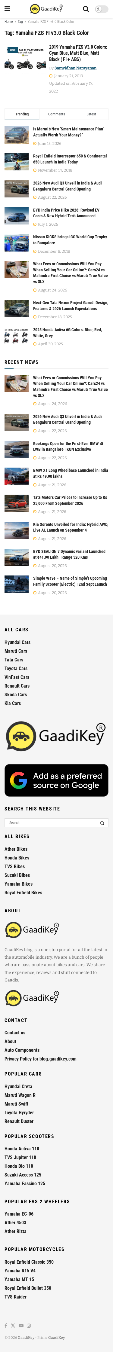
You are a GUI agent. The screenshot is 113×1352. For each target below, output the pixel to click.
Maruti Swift (16, 1104)
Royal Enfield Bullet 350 (28, 1288)
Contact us (15, 1033)
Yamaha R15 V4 (20, 1271)
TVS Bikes (15, 866)
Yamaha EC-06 (19, 1214)
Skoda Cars (16, 694)
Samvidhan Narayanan (75, 68)
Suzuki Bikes (17, 875)
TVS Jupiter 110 (20, 1157)
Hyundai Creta (18, 1086)
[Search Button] (86, 9)
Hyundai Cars (17, 642)
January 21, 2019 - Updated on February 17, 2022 (71, 83)
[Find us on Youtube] (21, 1326)
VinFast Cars (17, 677)
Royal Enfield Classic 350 (29, 1262)
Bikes (12, 50)
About (10, 1041)
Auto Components (22, 1050)
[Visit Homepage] (47, 9)
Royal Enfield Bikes (23, 893)
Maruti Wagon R (20, 1095)
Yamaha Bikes (19, 884)
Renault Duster (19, 1121)
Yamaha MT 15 (19, 1279)
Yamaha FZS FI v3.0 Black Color (51, 22)
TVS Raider (16, 1297)
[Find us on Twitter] (13, 1326)
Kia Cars (13, 703)
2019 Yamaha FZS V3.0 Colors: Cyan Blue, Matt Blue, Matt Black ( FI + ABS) (78, 53)
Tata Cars (14, 660)
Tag (20, 22)
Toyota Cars (16, 668)
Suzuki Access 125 (23, 1175)
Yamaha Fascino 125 (25, 1183)
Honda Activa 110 (22, 1149)
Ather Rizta (16, 1231)
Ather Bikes (16, 849)
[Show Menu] (7, 9)
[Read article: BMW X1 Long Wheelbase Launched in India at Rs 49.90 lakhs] (17, 476)
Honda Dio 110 (19, 1166)
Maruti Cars (16, 651)
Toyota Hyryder (19, 1112)
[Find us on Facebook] (6, 1326)
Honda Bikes (17, 858)
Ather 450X (16, 1222)
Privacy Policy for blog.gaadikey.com (41, 1059)
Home (9, 22)
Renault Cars (17, 686)
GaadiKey (26, 1337)
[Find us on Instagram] (29, 1326)
